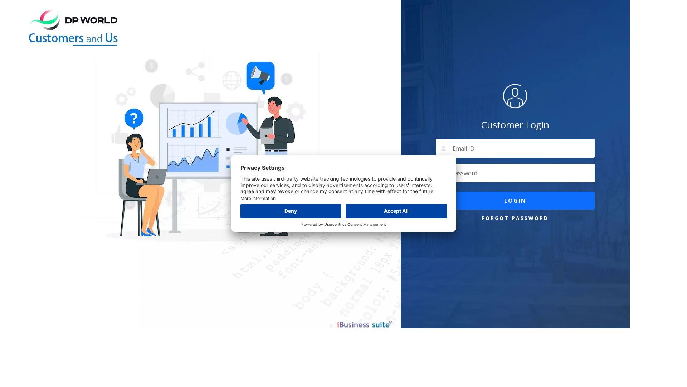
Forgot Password (515, 218)
